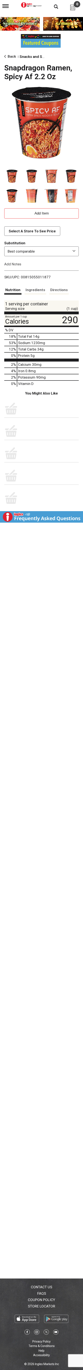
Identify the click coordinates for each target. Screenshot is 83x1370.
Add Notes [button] (12, 264)
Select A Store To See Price (32, 231)
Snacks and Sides (34, 56)
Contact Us (41, 1287)
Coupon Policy (41, 1300)
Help (41, 1350)
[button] (12, 176)
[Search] (52, 6)
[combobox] (41, 251)
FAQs (41, 1293)
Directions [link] (59, 290)
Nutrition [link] (12, 290)
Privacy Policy (41, 1341)
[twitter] (46, 1332)
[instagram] (36, 1332)
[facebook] (27, 1332)
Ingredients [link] (35, 290)
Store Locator (41, 1306)
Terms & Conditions (42, 1346)
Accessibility (41, 1355)
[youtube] (56, 1332)
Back (11, 56)
